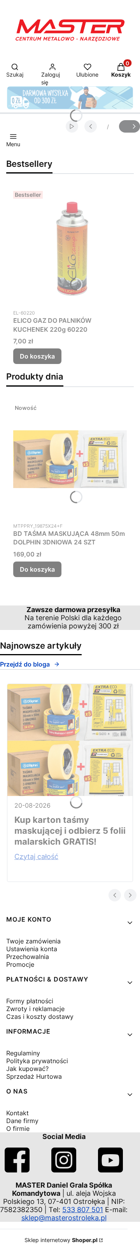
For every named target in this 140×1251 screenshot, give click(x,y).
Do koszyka (37, 356)
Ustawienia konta (31, 949)
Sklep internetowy (61, 1240)
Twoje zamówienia (33, 941)
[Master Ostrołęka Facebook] (17, 1170)
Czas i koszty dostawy (40, 1016)
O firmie (18, 1128)
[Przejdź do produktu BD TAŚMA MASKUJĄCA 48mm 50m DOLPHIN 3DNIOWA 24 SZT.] (70, 459)
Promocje (20, 964)
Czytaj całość (36, 856)
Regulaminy (23, 1053)
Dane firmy (22, 1121)
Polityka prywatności (37, 1061)
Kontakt (17, 1113)
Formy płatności (29, 1001)
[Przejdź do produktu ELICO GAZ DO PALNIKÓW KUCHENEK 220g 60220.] (70, 246)
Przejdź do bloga (25, 664)
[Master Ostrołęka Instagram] (63, 1170)
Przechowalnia (27, 957)
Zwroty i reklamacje (35, 1009)
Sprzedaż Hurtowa (34, 1076)
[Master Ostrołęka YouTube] (110, 1170)
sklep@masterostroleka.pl (64, 1218)
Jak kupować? (27, 1069)
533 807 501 (82, 1210)
